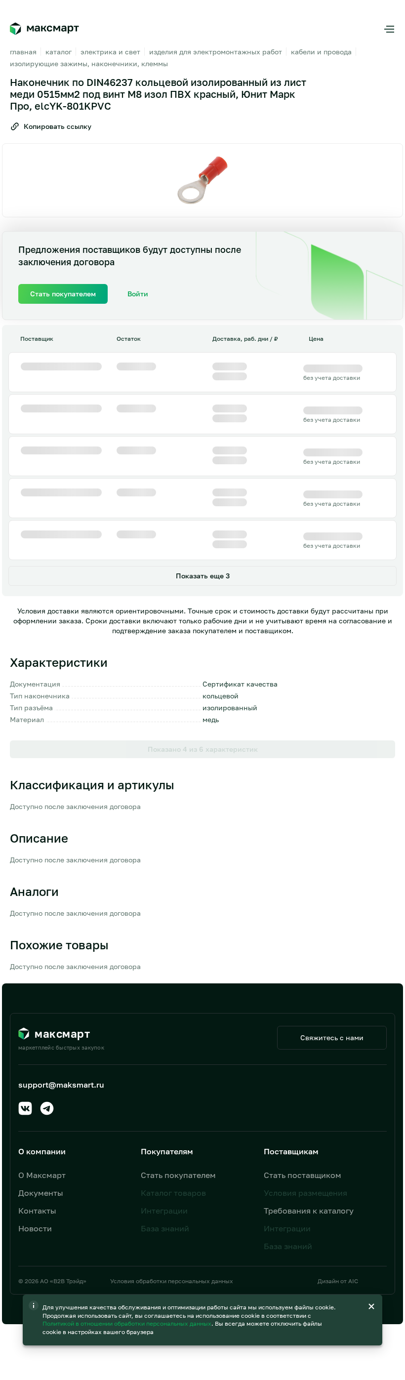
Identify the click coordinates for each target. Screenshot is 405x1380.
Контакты (37, 1211)
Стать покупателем (178, 1175)
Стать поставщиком (302, 1175)
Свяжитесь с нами (332, 1037)
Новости (35, 1228)
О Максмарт (42, 1175)
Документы (40, 1193)
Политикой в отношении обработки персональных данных (127, 1323)
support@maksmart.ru (61, 1085)
